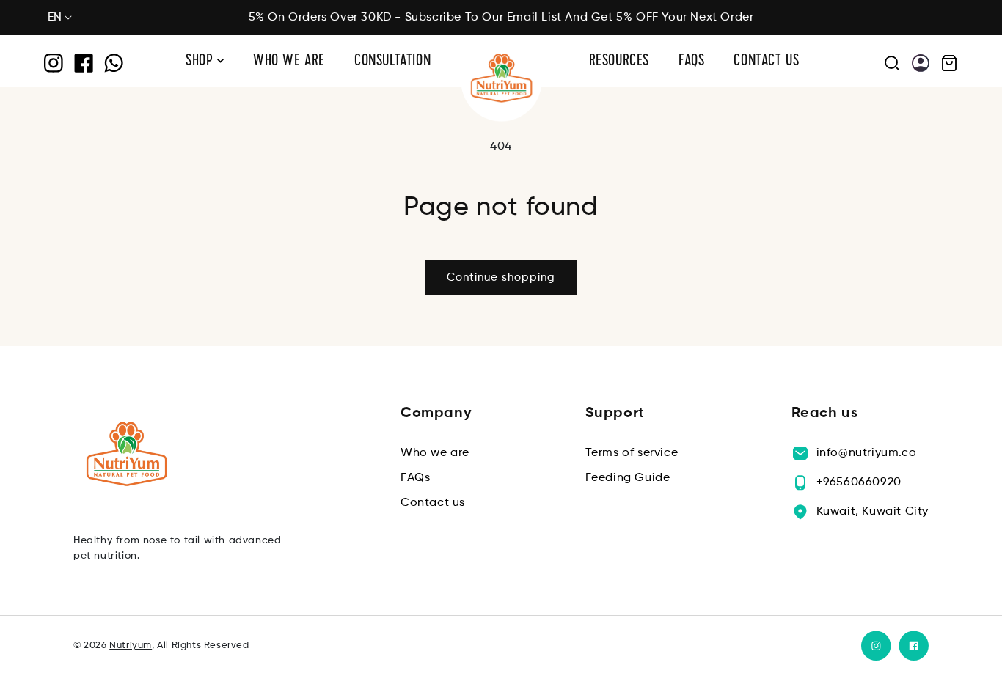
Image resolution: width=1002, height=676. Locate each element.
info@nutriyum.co (866, 453)
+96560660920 (859, 482)
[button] (943, 63)
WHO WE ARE (289, 62)
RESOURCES (619, 62)
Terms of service (632, 453)
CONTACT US (766, 62)
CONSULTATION (392, 62)
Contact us (433, 503)
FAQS (691, 62)
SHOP (201, 62)
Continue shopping (501, 277)
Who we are (435, 453)
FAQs (415, 478)
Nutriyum (130, 645)
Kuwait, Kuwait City (872, 512)
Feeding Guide (627, 478)
